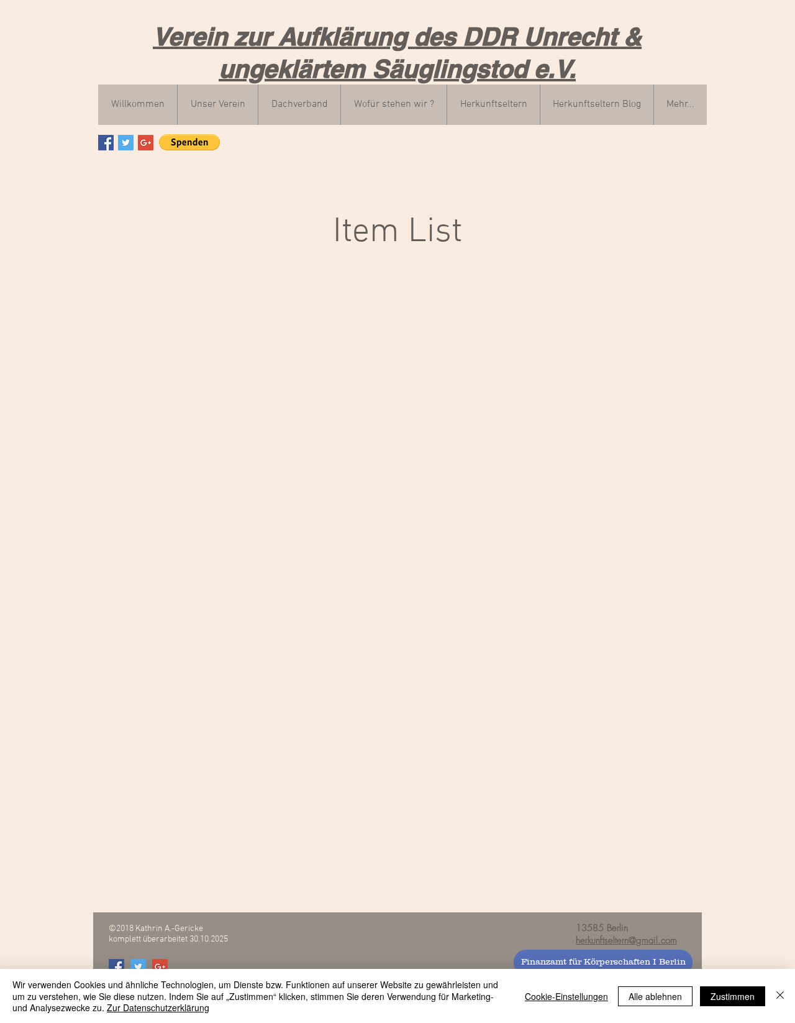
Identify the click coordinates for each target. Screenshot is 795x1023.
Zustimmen (733, 996)
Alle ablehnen (655, 996)
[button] (189, 142)
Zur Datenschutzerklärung (158, 1007)
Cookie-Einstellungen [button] (566, 996)
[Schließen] (780, 996)
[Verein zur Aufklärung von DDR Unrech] (106, 142)
